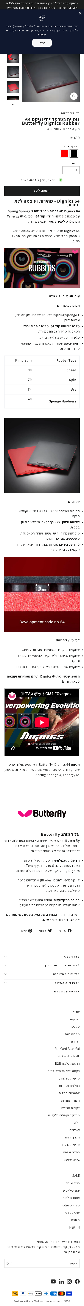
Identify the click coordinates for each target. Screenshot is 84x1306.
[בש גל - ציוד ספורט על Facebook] (77, 1281)
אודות (76, 1012)
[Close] (80, 13)
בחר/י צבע (72, 146)
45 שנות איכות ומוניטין (62, 965)
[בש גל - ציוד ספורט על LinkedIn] (61, 1281)
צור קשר (74, 1019)
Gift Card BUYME (68, 1056)
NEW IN (74, 1227)
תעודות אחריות (70, 1100)
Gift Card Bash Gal (67, 1049)
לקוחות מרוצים (70, 1108)
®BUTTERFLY (70, 113)
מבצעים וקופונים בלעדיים (64, 1115)
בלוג (77, 1123)
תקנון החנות (72, 1137)
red (64, 153)
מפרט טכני (72, 956)
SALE (76, 1176)
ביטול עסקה (72, 1159)
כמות (76, 163)
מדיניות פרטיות (70, 1145)
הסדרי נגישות (71, 1152)
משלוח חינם (72, 1034)
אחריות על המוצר (66, 991)
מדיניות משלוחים (66, 974)
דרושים (75, 1041)
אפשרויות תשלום (67, 982)
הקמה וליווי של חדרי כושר (64, 1071)
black (74, 153)
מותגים (75, 1220)
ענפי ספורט (72, 1213)
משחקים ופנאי (71, 1205)
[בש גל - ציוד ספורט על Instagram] (69, 1281)
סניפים (76, 1026)
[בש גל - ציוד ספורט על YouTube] (53, 1281)
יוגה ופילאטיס (71, 1190)
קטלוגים (75, 1130)
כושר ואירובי (72, 1183)
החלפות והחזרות (69, 1086)
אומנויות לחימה (70, 1198)
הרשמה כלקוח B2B (67, 1063)
